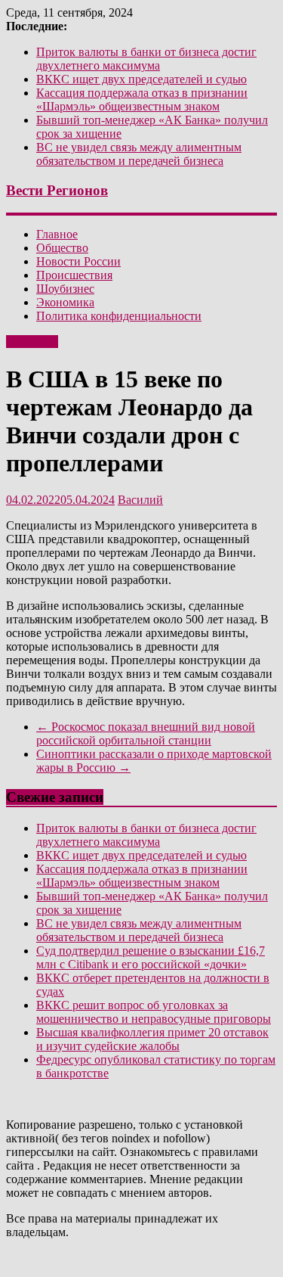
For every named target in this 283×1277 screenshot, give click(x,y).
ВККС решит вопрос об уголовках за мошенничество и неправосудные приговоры (153, 1012)
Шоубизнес (65, 288)
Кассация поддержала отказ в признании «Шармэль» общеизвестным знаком (142, 99)
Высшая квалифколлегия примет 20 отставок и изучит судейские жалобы (152, 1039)
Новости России (78, 261)
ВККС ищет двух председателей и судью (141, 79)
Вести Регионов (57, 190)
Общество (62, 247)
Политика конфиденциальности (118, 315)
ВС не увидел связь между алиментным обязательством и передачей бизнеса (138, 154)
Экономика (65, 302)
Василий (140, 499)
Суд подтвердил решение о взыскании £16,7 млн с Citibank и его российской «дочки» (150, 957)
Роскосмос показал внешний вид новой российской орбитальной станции (145, 733)
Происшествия (74, 275)
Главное (57, 234)
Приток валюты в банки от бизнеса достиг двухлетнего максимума (146, 58)
